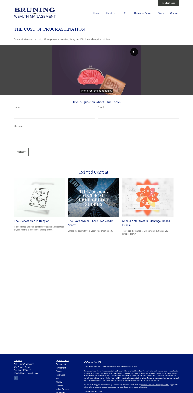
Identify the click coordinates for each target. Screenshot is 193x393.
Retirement (61, 364)
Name (17, 107)
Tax (57, 378)
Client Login (170, 2)
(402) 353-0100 (27, 364)
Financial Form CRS (94, 362)
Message (18, 126)
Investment (61, 367)
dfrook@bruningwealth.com (26, 373)
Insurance (60, 374)
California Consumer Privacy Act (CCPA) (155, 385)
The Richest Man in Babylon (31, 221)
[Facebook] (151, 3)
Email (101, 107)
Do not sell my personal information (136, 387)
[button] (96, 13)
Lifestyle (59, 385)
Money (59, 381)
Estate (59, 371)
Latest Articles (62, 388)
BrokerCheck (133, 366)
